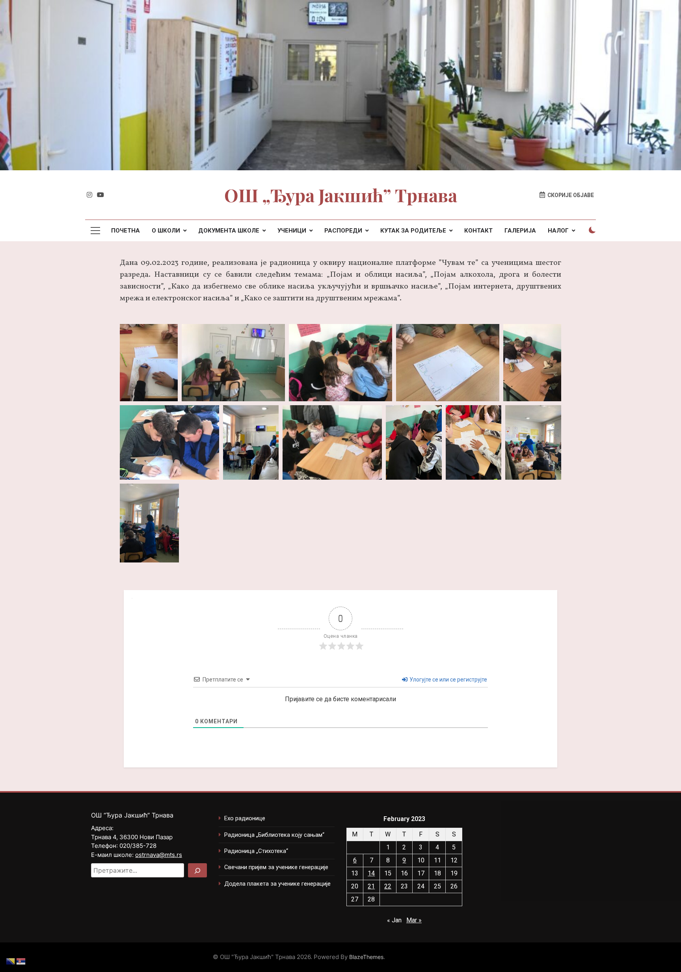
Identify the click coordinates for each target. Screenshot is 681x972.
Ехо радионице (244, 818)
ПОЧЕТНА (125, 230)
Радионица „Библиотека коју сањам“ (274, 834)
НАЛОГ (558, 230)
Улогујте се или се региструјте (447, 679)
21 (371, 886)
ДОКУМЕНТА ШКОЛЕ (228, 230)
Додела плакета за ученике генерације (277, 883)
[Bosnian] (11, 961)
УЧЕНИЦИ (291, 230)
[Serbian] (21, 961)
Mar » (414, 920)
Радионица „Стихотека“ (256, 851)
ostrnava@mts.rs (158, 854)
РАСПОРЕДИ (343, 230)
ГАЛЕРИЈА (520, 230)
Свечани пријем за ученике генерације (276, 867)
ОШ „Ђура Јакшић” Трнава (340, 195)
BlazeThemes (366, 956)
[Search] (197, 870)
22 (387, 886)
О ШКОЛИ (166, 230)
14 (371, 873)
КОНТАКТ (478, 230)
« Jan (394, 920)
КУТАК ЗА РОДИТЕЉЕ (413, 230)
